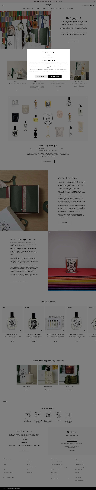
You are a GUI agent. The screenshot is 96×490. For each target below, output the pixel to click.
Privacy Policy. (55, 72)
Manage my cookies (41, 76)
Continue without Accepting (48, 57)
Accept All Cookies (55, 76)
